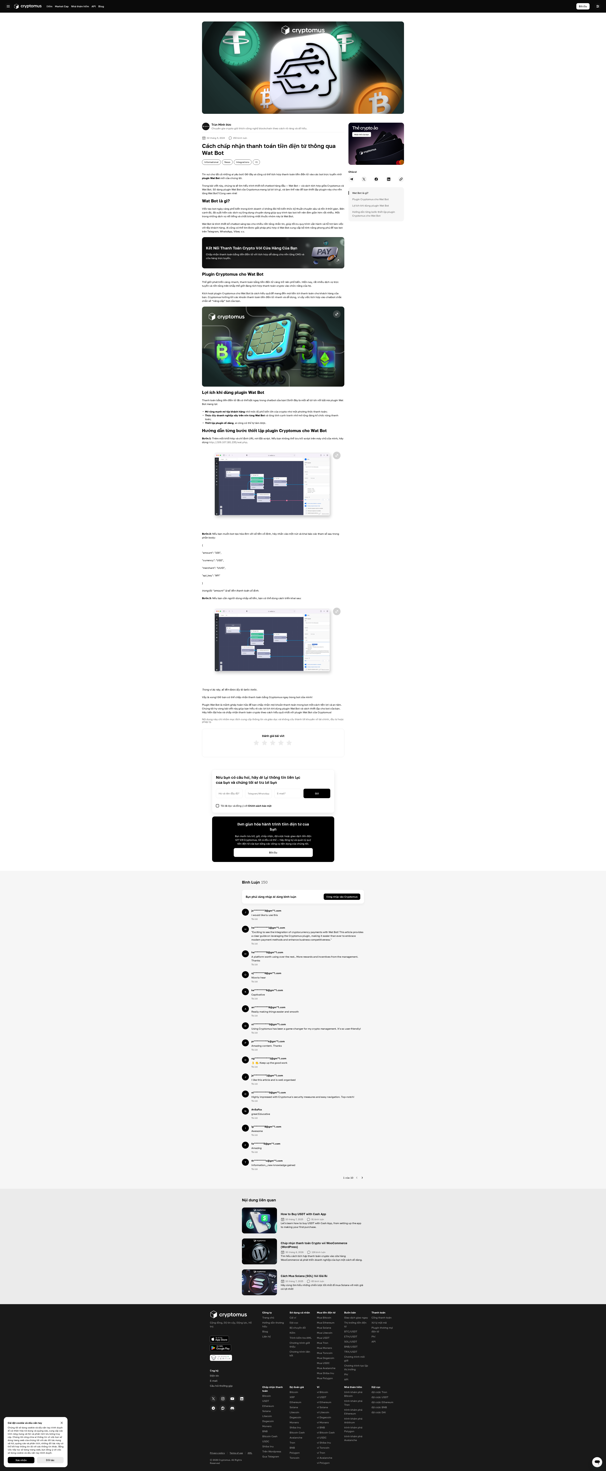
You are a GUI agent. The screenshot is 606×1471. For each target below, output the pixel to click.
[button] (273, 347)
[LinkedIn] (241, 1398)
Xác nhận (21, 1460)
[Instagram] (222, 1398)
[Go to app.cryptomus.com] (28, 6)
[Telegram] (213, 1408)
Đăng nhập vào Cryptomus (342, 896)
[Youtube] (232, 1398)
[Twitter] (213, 1398)
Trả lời (254, 919)
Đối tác (50, 1460)
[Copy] (401, 179)
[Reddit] (222, 1408)
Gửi (317, 793)
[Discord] (232, 1408)
